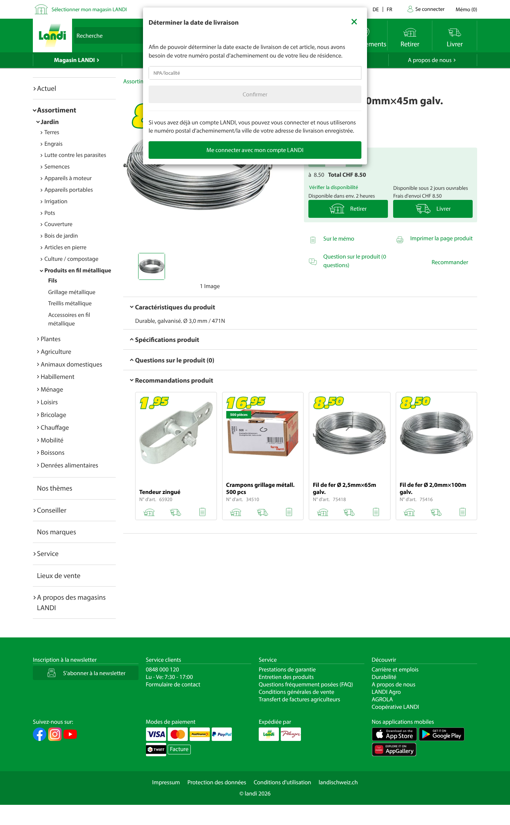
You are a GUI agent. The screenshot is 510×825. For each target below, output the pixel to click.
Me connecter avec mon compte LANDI (255, 150)
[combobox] (255, 73)
